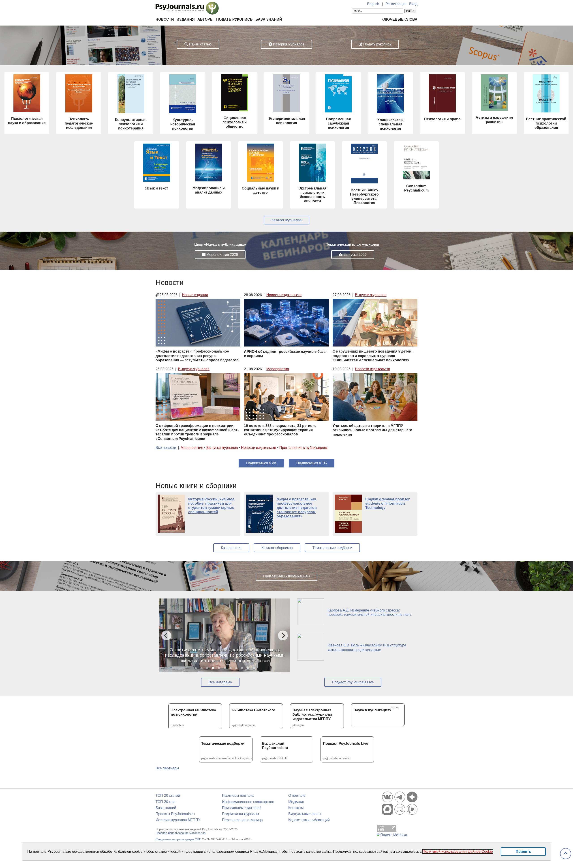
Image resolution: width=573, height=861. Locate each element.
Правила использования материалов (180, 833)
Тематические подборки (332, 548)
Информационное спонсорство (248, 802)
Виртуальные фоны (304, 814)
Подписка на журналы (240, 814)
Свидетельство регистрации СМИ (178, 839)
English (373, 4)
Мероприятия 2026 (221, 254)
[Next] (283, 635)
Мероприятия (277, 369)
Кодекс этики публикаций (309, 820)
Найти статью (200, 44)
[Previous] (166, 635)
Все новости (166, 448)
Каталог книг (231, 548)
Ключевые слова (399, 19)
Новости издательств (283, 295)
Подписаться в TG (311, 463)
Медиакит (296, 802)
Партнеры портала (238, 795)
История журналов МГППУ (178, 820)
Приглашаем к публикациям (286, 576)
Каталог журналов (287, 220)
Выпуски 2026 (354, 254)
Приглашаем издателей (241, 808)
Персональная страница (242, 820)
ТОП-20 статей (168, 795)
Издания (186, 19)
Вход (413, 4)
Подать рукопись (234, 19)
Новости (165, 19)
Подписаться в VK (261, 463)
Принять (523, 851)
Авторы (205, 19)
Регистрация (395, 4)
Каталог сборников (277, 548)
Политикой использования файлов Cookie (458, 851)
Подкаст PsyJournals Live (353, 682)
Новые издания (195, 295)
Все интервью (220, 682)
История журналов (288, 44)
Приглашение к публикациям (303, 448)
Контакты (296, 808)
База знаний (268, 19)
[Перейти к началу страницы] (565, 853)
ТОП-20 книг (166, 802)
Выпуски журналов (371, 295)
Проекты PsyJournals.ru (175, 814)
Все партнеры (167, 768)
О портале (297, 795)
